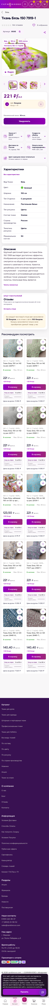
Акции (4, 772)
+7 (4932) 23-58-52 (9, 922)
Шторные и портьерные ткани (14, 720)
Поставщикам (7, 907)
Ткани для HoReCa (9, 732)
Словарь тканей (8, 866)
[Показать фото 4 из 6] (33, 85)
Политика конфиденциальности (14, 843)
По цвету (5, 749)
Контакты (5, 808)
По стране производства (12, 760)
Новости (5, 902)
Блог (3, 796)
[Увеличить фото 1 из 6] (24, 57)
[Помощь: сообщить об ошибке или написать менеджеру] (42, 992)
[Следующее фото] (44, 84)
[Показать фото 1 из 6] (12, 85)
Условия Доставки (9, 820)
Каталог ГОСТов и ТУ (10, 872)
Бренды (5, 896)
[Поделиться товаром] (44, 32)
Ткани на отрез (8, 778)
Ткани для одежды (9, 715)
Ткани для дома (8, 709)
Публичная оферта (9, 849)
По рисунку (6, 755)
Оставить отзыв (10, 309)
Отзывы (5, 802)
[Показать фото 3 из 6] (23, 85)
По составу (6, 743)
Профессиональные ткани (12, 726)
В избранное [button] (42, 25)
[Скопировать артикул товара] (20, 31)
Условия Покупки (9, 837)
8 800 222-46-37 (8, 919)
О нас (4, 790)
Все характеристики (11, 174)
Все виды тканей (8, 738)
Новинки (5, 766)
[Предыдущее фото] (4, 84)
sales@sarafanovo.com (11, 925)
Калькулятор (7, 860)
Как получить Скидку (10, 832)
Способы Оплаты (8, 826)
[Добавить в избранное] (19, 342)
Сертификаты (7, 855)
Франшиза (6, 890)
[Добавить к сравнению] (19, 348)
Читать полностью (11, 285)
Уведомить (24, 121)
